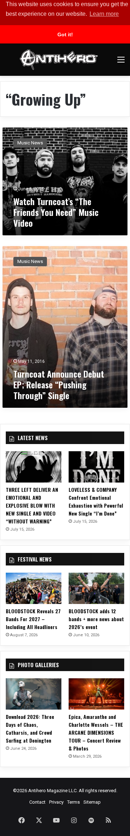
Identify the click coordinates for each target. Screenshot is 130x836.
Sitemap (92, 802)
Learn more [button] (104, 14)
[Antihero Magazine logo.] (58, 60)
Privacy (56, 802)
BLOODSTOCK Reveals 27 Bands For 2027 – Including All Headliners (33, 619)
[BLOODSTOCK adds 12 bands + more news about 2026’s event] (96, 588)
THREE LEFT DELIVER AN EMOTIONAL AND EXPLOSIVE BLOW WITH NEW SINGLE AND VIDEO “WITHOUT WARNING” (32, 505)
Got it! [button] (65, 34)
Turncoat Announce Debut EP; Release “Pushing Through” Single (58, 384)
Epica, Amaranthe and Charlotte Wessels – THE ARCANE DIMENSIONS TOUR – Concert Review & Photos (96, 732)
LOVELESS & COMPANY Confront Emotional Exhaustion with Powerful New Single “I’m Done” (96, 501)
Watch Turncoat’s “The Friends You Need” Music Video (56, 212)
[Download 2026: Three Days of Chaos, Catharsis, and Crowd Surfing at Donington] (33, 694)
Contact (37, 802)
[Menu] (121, 62)
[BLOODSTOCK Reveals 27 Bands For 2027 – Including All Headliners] (33, 588)
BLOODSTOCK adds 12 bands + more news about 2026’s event (96, 619)
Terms (73, 802)
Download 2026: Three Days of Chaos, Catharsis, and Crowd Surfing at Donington (30, 728)
